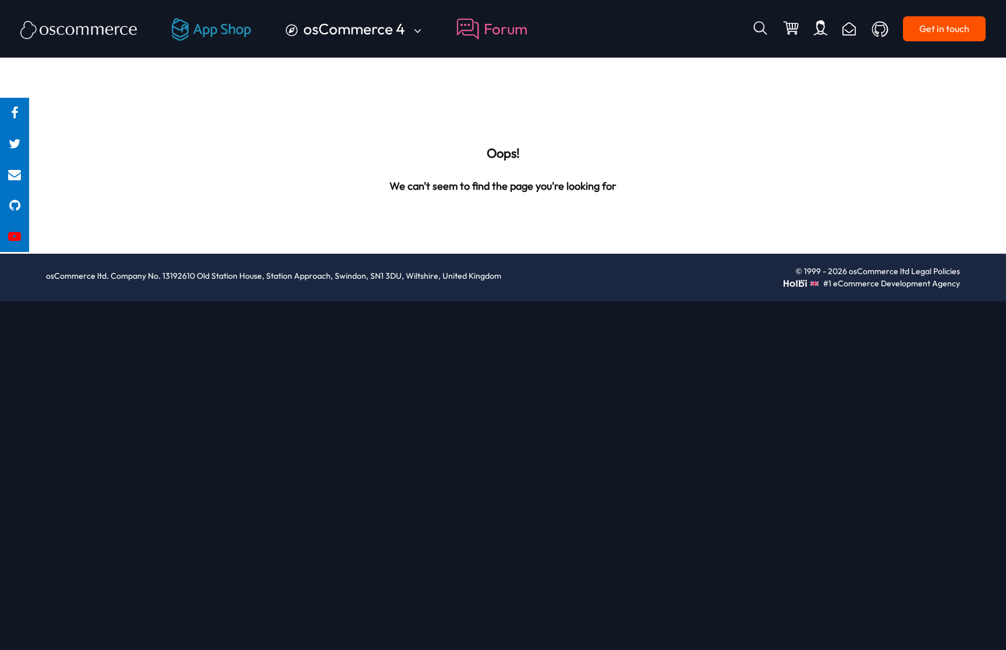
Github (881, 29)
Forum (505, 28)
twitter (14, 144)
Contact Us (849, 29)
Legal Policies (935, 271)
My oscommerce (820, 28)
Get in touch (944, 28)
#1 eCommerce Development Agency (890, 283)
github (14, 205)
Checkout (792, 29)
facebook (14, 113)
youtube (14, 236)
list (14, 174)
